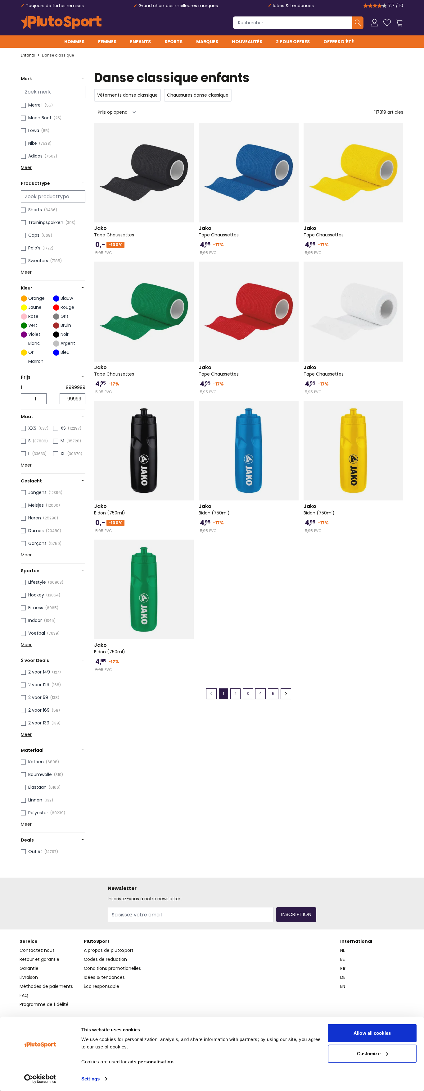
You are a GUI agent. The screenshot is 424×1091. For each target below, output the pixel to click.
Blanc (34, 343)
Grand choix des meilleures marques (178, 5)
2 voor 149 (39, 672)
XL (63, 453)
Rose (33, 316)
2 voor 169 (39, 710)
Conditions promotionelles (112, 968)
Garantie (29, 968)
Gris (65, 316)
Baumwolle (40, 774)
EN (342, 986)
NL (342, 950)
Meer (26, 167)
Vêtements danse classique (127, 95)
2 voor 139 (38, 723)
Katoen (36, 762)
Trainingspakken (45, 222)
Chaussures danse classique (197, 95)
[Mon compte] (374, 22)
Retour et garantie (39, 959)
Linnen (35, 800)
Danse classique (58, 55)
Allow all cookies (372, 1033)
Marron (35, 361)
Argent (68, 343)
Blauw (67, 298)
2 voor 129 (38, 685)
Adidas (35, 156)
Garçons (37, 543)
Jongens (37, 492)
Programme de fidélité (44, 1004)
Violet (34, 334)
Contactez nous (37, 950)
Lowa (33, 130)
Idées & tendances (293, 5)
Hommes (74, 42)
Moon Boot (40, 118)
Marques (207, 42)
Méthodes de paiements (46, 986)
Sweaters (38, 261)
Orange (36, 298)
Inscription (296, 914)
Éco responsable (101, 986)
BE (342, 959)
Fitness (35, 608)
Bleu (65, 352)
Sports (174, 42)
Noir (65, 334)
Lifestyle (37, 582)
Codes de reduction (105, 959)
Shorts (35, 210)
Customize (369, 1053)
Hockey (36, 595)
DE (342, 977)
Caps (33, 235)
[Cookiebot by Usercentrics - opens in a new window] (40, 1079)
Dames (36, 530)
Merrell (35, 105)
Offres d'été (338, 42)
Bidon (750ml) (109, 509)
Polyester (38, 813)
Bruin (66, 325)
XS (63, 428)
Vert (32, 325)
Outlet (35, 851)
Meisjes (36, 505)
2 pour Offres (293, 42)
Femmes (107, 42)
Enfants (140, 42)
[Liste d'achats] (387, 22)
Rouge (67, 307)
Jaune (35, 307)
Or (31, 352)
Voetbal (36, 633)
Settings (90, 1078)
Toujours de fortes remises (55, 5)
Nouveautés (247, 42)
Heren (34, 518)
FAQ (24, 995)
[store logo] (61, 22)
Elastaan (37, 787)
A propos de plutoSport (108, 950)
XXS (32, 428)
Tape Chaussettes (114, 231)
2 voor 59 (38, 697)
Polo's (34, 248)
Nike (32, 143)
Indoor (35, 620)
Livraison (29, 977)
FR (342, 968)
